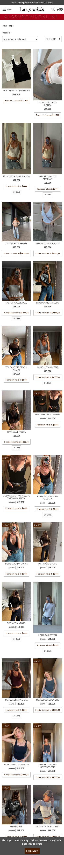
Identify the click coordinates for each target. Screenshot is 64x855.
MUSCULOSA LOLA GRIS (47, 700)
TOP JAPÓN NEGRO (16, 623)
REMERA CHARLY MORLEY (47, 826)
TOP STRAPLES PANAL (16, 302)
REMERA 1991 (16, 826)
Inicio (5, 25)
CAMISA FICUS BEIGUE (16, 243)
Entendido (32, 851)
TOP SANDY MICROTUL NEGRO (16, 368)
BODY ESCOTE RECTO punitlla (47, 497)
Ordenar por (7, 32)
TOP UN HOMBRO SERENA (47, 414)
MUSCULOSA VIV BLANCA (47, 243)
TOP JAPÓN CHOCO (47, 563)
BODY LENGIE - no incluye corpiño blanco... (16, 497)
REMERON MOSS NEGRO (47, 302)
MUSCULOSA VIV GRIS (47, 367)
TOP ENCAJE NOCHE (16, 432)
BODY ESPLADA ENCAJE (16, 563)
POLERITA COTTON (47, 635)
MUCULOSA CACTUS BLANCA (47, 103)
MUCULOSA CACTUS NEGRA (16, 90)
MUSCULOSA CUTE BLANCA (16, 176)
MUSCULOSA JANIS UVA (16, 700)
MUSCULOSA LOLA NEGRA (16, 764)
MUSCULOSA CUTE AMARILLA (47, 177)
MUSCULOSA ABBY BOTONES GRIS (48, 765)
